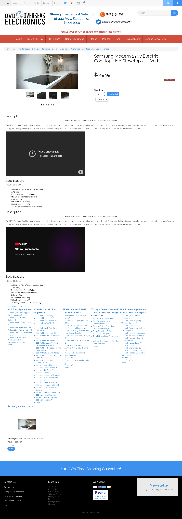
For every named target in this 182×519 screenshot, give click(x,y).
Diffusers (126, 358)
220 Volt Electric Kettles (47, 340)
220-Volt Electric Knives (46, 368)
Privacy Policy (53, 497)
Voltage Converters (155, 39)
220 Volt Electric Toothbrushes (20, 324)
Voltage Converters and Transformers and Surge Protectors (104, 312)
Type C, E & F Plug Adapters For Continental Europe (76, 327)
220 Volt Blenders (45, 318)
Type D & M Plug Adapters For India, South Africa (77, 332)
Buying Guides (54, 502)
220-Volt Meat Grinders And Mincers (47, 379)
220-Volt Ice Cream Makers (48, 375)
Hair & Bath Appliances (18, 309)
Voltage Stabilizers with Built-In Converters (105, 342)
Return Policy (53, 492)
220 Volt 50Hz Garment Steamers (130, 317)
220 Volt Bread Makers (46, 321)
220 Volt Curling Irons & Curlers (17, 319)
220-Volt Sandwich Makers (48, 392)
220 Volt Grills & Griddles (47, 353)
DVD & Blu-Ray (35, 39)
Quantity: (98, 90)
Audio (19, 39)
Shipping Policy (54, 494)
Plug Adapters (132, 39)
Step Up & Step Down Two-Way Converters (104, 327)
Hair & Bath (54, 39)
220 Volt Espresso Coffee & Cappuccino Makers (47, 344)
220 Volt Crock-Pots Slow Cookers (46, 329)
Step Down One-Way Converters (101, 322)
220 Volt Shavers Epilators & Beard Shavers (19, 338)
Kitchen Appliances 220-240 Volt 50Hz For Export (33, 49)
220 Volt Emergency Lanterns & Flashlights (133, 329)
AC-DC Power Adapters (103, 319)
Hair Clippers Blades (17, 342)
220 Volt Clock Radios (131, 326)
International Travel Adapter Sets (75, 317)
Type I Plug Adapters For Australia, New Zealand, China (76, 347)
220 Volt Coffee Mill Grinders (47, 324)
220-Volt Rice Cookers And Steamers (47, 389)
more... (10, 345)
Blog (56, 3)
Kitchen (93, 39)
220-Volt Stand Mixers (46, 395)
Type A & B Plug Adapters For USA (77, 322)
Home (6, 3)
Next (66, 97)
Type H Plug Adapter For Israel (77, 341)
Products (47, 3)
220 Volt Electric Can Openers (48, 337)
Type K (69, 358)
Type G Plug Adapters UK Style (77, 337)
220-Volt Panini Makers (46, 383)
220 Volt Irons (128, 345)
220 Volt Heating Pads (131, 343)
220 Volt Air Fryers (44, 316)
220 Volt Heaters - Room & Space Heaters (132, 339)
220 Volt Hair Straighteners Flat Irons (20, 333)
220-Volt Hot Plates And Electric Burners (45, 371)
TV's (117, 39)
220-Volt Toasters (44, 400)
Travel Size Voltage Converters (105, 337)
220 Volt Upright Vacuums (133, 350)
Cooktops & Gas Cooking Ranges (95, 49)
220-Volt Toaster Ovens (46, 397)
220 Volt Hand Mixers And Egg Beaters (48, 356)
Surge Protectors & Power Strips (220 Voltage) (103, 332)
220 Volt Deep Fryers (46, 333)
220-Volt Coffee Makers (47, 365)
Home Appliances (74, 39)
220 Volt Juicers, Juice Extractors (45, 361)
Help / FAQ (52, 489)
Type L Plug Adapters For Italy (77, 361)
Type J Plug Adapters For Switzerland (75, 354)
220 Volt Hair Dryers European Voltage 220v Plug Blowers (20, 328)
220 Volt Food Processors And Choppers (48, 349)
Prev (28, 97)
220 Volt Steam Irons (131, 348)
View (11, 449)
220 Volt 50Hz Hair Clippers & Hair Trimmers (20, 314)
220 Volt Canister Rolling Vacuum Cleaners (131, 322)
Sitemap (51, 504)
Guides (36, 3)
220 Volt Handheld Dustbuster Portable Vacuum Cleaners (133, 334)
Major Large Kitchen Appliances (67, 49)
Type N (69, 365)
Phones (106, 39)
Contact (27, 3)
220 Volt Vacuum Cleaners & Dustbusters (133, 354)
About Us (16, 3)
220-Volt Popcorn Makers (47, 385)
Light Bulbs (127, 360)
